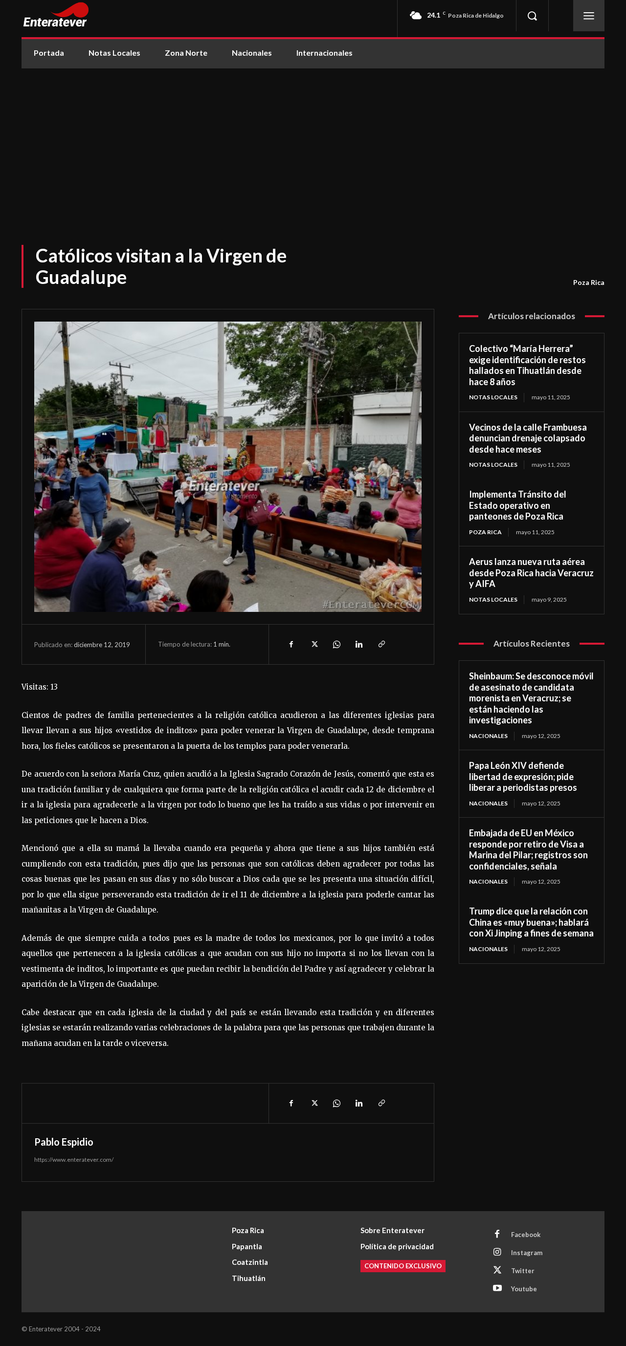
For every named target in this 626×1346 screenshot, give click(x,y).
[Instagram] (497, 1252)
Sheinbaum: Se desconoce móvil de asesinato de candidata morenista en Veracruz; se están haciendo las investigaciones (531, 698)
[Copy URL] (381, 644)
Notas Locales (493, 397)
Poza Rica (588, 282)
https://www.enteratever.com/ (73, 1159)
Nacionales (488, 735)
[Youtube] (497, 1289)
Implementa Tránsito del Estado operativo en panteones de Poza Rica (517, 505)
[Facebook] (291, 644)
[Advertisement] (313, 141)
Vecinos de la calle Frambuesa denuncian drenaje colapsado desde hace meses (528, 438)
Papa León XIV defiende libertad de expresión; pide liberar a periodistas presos (523, 776)
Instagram (526, 1253)
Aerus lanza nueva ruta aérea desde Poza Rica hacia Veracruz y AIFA (531, 572)
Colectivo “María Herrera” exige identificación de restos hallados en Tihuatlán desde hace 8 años (527, 365)
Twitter (523, 1271)
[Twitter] (313, 644)
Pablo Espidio (63, 1142)
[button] (532, 15)
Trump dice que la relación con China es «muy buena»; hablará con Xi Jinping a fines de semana (531, 922)
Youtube (524, 1289)
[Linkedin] (358, 644)
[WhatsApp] (336, 644)
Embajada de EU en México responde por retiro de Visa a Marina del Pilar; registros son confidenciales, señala (528, 849)
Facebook (525, 1234)
